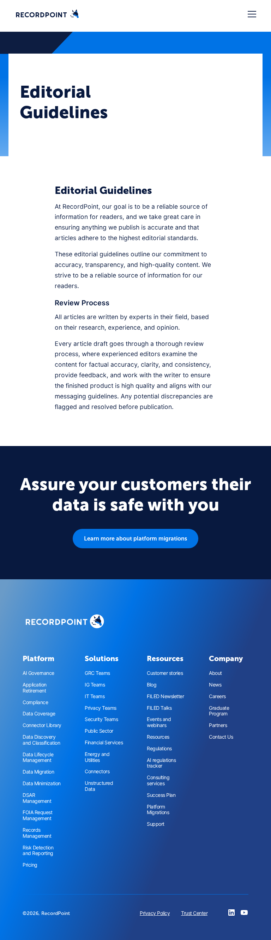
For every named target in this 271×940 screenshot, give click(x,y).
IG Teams (95, 685)
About (215, 673)
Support (155, 824)
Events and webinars (159, 722)
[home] (47, 14)
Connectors (97, 771)
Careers (217, 696)
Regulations (159, 748)
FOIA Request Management (37, 815)
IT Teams (94, 696)
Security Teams (101, 719)
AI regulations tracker (161, 763)
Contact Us (221, 737)
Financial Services (104, 742)
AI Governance (38, 673)
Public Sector (99, 731)
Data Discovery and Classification (41, 740)
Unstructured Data (99, 786)
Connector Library (42, 725)
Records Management (37, 833)
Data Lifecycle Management (38, 757)
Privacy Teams (100, 708)
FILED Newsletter (165, 696)
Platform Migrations (158, 810)
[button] (250, 14)
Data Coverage (39, 713)
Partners (218, 725)
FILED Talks (159, 708)
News (215, 685)
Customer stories (165, 673)
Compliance (35, 702)
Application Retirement (35, 688)
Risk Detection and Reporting (38, 850)
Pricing (30, 865)
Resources (158, 737)
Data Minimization (42, 783)
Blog (151, 685)
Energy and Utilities (97, 757)
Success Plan (161, 795)
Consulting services (158, 780)
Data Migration (38, 772)
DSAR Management (37, 798)
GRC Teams (97, 673)
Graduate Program (219, 711)
